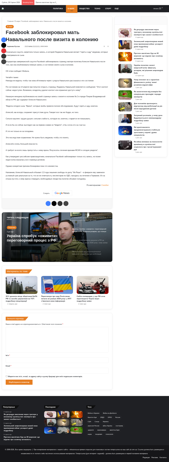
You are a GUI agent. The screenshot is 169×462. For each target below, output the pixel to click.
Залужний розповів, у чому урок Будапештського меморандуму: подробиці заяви (148, 118)
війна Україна (107, 426)
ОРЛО (110, 417)
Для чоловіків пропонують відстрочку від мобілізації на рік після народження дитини (148, 106)
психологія (109, 434)
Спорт (108, 9)
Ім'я (8, 355)
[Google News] (62, 193)
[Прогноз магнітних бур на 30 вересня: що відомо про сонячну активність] (125, 56)
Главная (10, 21)
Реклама (154, 457)
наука (90, 434)
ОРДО (102, 417)
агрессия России (93, 426)
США (89, 421)
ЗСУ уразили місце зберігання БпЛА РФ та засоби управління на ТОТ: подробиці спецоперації (21, 298)
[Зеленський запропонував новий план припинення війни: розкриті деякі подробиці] (125, 44)
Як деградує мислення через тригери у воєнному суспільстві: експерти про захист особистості (148, 32)
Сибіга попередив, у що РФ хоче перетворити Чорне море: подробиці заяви (91, 298)
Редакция (146, 457)
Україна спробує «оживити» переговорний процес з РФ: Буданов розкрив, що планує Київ (33, 238)
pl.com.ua (133, 449)
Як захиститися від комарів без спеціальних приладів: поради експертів (147, 94)
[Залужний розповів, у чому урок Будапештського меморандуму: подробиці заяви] (125, 118)
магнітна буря (115, 430)
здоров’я (91, 430)
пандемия (98, 434)
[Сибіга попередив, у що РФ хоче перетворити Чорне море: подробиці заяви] (93, 285)
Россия (117, 417)
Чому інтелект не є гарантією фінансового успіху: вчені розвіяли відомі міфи (146, 82)
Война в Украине (93, 413)
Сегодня (105, 185)
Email (8, 366)
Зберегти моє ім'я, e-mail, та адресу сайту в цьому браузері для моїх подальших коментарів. (45, 376)
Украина (106, 421)
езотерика (119, 426)
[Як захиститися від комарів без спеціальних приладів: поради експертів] (125, 95)
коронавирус (101, 430)
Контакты (163, 457)
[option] (57, 237)
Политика (58, 9)
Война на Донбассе (110, 413)
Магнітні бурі (92, 417)
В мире (71, 9)
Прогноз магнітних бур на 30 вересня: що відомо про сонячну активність (63, 2)
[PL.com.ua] (7, 9)
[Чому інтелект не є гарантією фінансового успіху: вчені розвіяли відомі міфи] (125, 83)
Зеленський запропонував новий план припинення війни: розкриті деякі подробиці (148, 44)
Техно (97, 9)
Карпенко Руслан (13, 46)
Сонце (97, 421)
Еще (117, 9)
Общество (84, 9)
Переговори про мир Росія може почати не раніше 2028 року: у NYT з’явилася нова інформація (56, 298)
